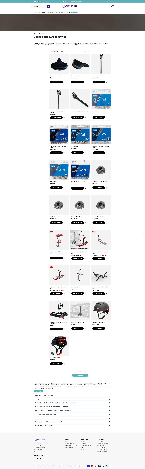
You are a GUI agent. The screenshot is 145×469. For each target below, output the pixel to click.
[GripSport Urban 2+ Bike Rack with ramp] (101, 240)
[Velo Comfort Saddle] (80, 64)
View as (51, 51)
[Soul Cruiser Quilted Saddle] (59, 64)
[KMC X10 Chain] (59, 170)
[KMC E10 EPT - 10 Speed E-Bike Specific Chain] (80, 170)
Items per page (87, 51)
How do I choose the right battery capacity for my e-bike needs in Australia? (54, 410)
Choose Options (98, 82)
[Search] (40, 6)
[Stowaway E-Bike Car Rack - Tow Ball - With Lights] (59, 310)
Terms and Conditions (51, 466)
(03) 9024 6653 (38, 1)
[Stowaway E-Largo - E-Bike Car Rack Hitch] (101, 275)
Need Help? (108, 1)
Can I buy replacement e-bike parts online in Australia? (48, 421)
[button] (54, 51)
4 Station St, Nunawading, (41, 445)
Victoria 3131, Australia (40, 447)
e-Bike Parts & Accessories (43, 33)
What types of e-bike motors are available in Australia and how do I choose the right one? (57, 399)
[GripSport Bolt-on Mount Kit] (80, 310)
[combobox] (39, 6)
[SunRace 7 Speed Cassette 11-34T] (101, 170)
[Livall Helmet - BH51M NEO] (101, 310)
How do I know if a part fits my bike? (44, 425)
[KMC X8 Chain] (101, 99)
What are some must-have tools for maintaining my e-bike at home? (52, 406)
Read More (38, 391)
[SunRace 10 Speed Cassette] (101, 205)
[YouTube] (40, 458)
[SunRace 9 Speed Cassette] (80, 205)
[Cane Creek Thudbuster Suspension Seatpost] (59, 99)
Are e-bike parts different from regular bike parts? (47, 418)
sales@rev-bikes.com (40, 451)
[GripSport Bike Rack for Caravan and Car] (80, 240)
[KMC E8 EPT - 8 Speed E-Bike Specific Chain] (59, 134)
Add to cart (56, 82)
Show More (80, 375)
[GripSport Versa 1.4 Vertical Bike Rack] (59, 240)
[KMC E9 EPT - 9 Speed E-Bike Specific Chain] (101, 134)
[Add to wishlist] (64, 82)
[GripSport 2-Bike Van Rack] (80, 275)
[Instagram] (37, 458)
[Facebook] (34, 458)
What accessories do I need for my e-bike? (45, 414)
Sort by (101, 51)
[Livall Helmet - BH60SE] (59, 346)
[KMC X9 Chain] (80, 134)
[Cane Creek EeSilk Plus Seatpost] (101, 64)
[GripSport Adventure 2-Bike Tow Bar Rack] (59, 275)
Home (35, 33)
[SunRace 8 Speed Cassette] (59, 205)
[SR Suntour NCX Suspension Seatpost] (80, 99)
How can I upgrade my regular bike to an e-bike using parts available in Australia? (55, 402)
